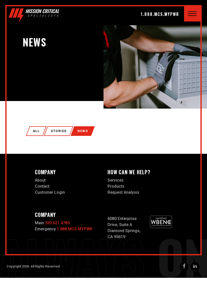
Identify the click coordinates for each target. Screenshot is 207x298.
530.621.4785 (57, 222)
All (36, 131)
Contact (42, 186)
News (82, 131)
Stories (58, 131)
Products (116, 186)
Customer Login (50, 192)
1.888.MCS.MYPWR (160, 14)
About (40, 180)
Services (116, 180)
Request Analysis (123, 192)
